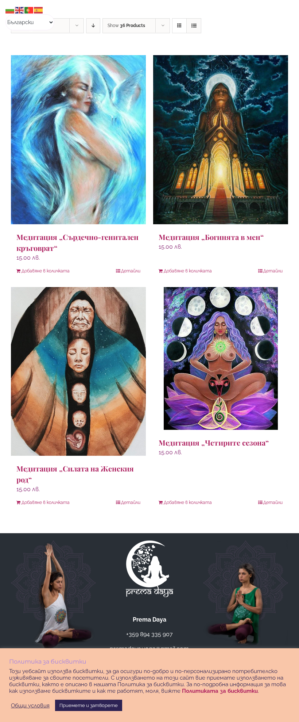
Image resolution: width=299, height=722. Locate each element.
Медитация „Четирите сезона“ (214, 442)
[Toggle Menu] (280, 18)
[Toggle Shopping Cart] (250, 17)
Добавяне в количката (46, 271)
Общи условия (30, 705)
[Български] (10, 9)
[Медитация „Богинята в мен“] (220, 139)
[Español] (38, 9)
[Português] (29, 9)
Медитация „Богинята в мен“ (211, 237)
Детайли (130, 271)
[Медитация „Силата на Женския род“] (78, 371)
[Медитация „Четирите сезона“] (220, 358)
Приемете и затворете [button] (88, 705)
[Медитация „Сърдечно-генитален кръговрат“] (78, 139)
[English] (19, 9)
